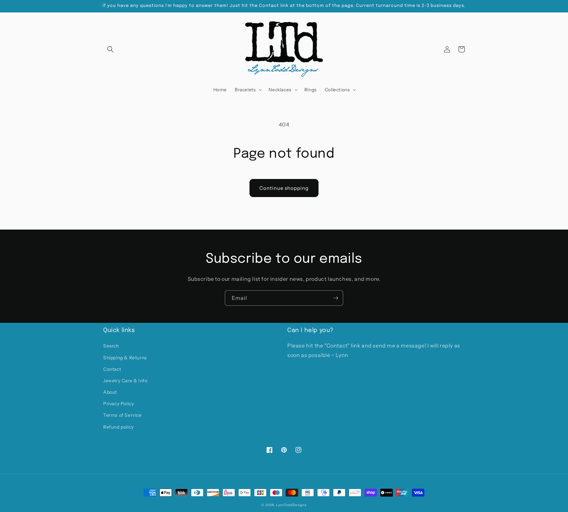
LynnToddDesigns (291, 505)
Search (111, 346)
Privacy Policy (118, 404)
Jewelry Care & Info (125, 381)
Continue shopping (284, 188)
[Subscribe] (335, 298)
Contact (112, 369)
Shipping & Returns (125, 358)
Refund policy (118, 427)
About (110, 392)
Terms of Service (122, 415)
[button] (110, 49)
